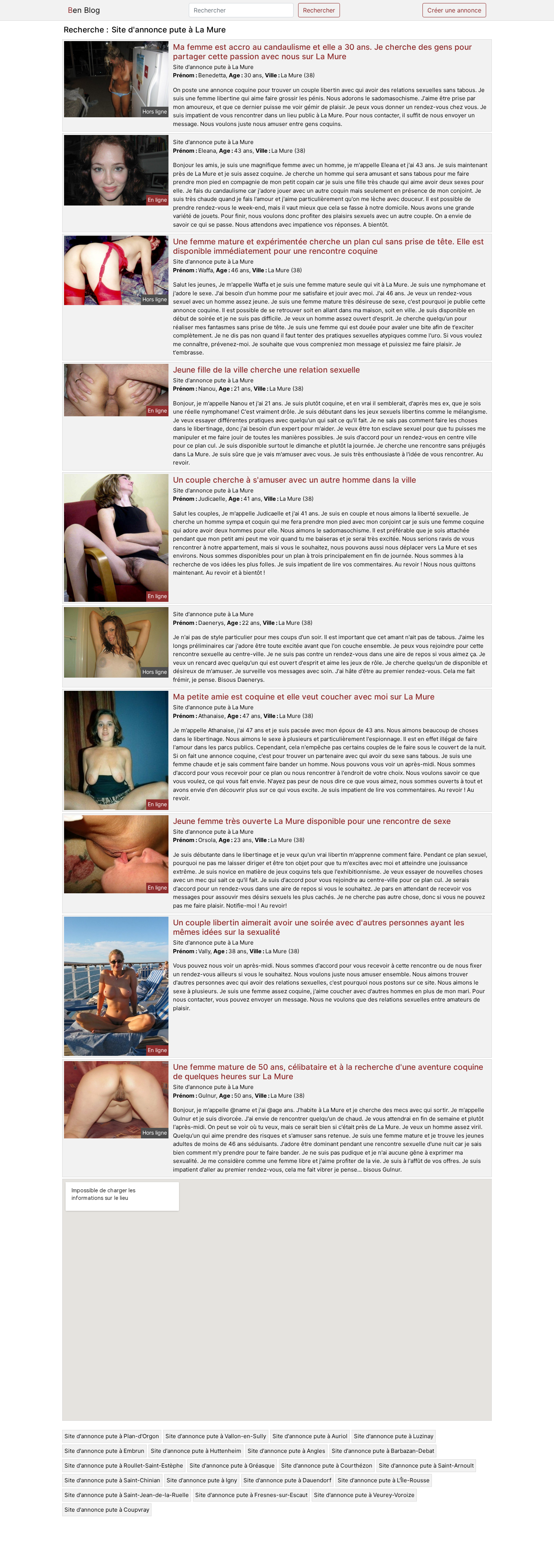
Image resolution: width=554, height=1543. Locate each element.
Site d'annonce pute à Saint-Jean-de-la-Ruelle (126, 1495)
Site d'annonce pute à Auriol (309, 1436)
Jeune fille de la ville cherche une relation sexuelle (266, 369)
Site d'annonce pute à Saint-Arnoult (426, 1465)
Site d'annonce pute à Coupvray (106, 1509)
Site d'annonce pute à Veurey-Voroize (364, 1495)
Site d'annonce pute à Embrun (104, 1450)
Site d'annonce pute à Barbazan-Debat (383, 1450)
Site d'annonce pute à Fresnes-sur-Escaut (251, 1495)
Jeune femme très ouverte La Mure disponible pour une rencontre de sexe (312, 821)
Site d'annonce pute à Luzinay (393, 1436)
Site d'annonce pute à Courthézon (326, 1465)
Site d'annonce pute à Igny (202, 1480)
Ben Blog (84, 10)
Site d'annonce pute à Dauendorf (287, 1480)
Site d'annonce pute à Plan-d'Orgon (111, 1436)
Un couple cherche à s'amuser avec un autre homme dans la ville (294, 480)
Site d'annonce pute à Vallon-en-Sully (215, 1436)
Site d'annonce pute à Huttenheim (196, 1450)
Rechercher (319, 10)
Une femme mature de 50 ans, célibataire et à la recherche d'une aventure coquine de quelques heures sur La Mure (328, 1071)
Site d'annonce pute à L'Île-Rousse (384, 1480)
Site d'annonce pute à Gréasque (232, 1465)
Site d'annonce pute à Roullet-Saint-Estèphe (123, 1465)
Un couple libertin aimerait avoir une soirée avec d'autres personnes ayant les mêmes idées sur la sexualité (318, 927)
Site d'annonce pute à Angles (286, 1450)
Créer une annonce (454, 10)
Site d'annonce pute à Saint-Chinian (112, 1480)
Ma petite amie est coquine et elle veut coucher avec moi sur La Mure (304, 696)
